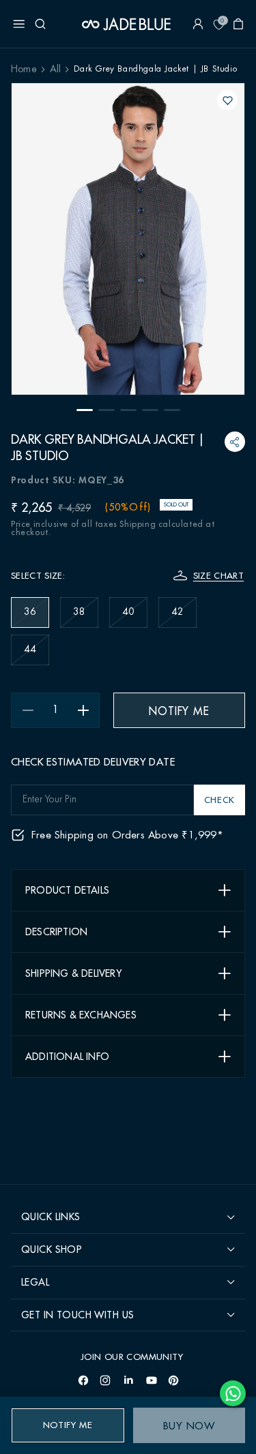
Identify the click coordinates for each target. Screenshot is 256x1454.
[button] (19, 24)
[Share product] (235, 442)
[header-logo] (126, 24)
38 (85, 617)
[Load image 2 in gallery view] (106, 410)
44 (36, 654)
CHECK (219, 799)
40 (134, 617)
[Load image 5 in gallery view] (172, 410)
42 (184, 617)
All (55, 69)
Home (24, 69)
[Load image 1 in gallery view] (84, 410)
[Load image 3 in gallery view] (128, 410)
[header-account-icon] (198, 24)
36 (36, 617)
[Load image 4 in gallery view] (150, 410)
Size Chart (218, 576)
